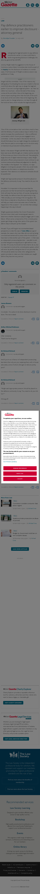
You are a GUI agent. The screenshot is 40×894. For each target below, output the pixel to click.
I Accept (20, 479)
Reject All (20, 473)
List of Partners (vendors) (10, 461)
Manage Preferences (20, 468)
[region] (20, 446)
